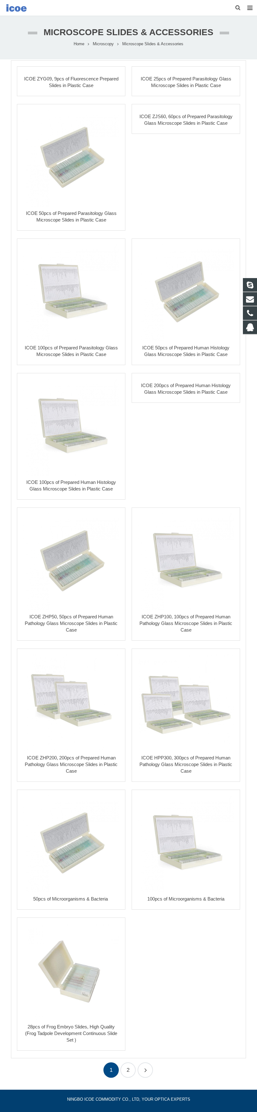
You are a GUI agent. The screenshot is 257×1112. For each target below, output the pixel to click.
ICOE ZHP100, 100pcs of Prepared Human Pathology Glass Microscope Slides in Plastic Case (185, 623)
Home (79, 44)
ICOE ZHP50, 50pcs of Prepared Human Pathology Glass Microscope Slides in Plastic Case (71, 623)
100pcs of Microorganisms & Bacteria (185, 898)
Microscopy (103, 44)
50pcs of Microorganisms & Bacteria (71, 898)
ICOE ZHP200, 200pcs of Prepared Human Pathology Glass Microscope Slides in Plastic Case (71, 764)
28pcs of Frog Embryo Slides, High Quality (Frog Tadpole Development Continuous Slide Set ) (71, 1033)
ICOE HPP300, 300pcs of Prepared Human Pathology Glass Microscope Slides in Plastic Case (185, 764)
